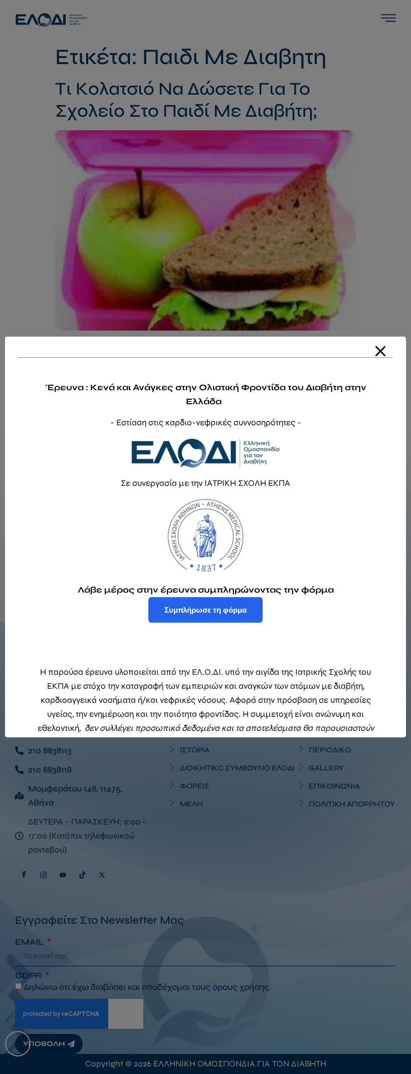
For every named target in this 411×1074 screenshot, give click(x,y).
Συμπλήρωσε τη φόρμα (205, 610)
